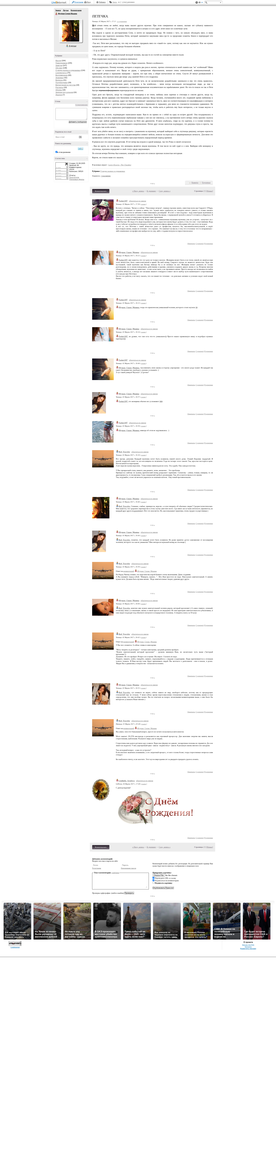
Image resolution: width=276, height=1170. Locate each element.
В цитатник (208, 243)
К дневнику (151, 191)
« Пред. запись (138, 191)
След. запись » (164, 191)
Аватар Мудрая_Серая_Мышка (70, 31)
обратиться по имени (137, 201)
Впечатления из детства (65, 85)
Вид (200, 3)
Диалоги (58, 95)
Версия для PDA (248, 945)
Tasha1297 (123, 201)
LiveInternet (59, 2)
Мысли (58, 61)
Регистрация (78, 2)
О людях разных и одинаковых (67, 70)
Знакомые (59, 78)
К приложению (82, 105)
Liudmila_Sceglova (127, 781)
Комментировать (101, 191)
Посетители (74, 177)
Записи (58, 10)
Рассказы (59, 87)
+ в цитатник (122, 21)
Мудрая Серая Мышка (56, 14)
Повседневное (61, 63)
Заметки (58, 66)
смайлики (115, 873)
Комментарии (76, 10)
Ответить (191, 243)
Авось (114, 2)
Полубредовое (61, 83)
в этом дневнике (64, 152)
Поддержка (196, 2)
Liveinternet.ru (61, 73)
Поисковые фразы (76, 179)
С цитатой (200, 243)
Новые (209, 191)
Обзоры (58, 90)
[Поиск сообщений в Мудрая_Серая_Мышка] (80, 148)
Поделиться (206, 183)
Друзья (66, 10)
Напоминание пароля (128, 868)
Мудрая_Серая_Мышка (129, 252)
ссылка (143, 204)
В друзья (72, 46)
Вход (89, 2)
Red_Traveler (124, 452)
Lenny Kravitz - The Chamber (119, 165)
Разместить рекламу (248, 948)
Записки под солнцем (64, 92)
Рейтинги (102, 2)
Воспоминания (61, 75)
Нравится (194, 183)
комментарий (128, 571)
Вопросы (59, 80)
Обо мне (58, 68)
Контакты (248, 947)
